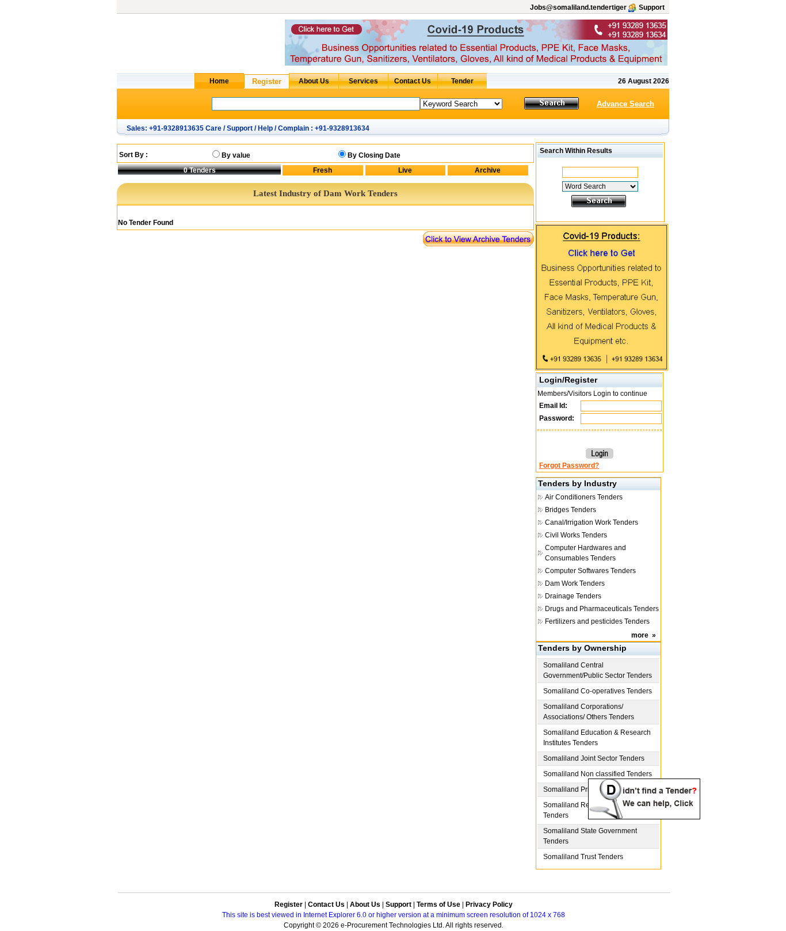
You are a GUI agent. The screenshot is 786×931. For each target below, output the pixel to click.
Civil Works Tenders (576, 535)
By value (236, 155)
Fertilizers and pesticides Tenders (597, 621)
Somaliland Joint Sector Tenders (593, 758)
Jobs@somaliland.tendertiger (578, 7)
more (639, 635)
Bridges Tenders (570, 510)
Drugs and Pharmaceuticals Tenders (602, 609)
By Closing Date (374, 155)
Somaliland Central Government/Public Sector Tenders (597, 670)
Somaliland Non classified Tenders (597, 774)
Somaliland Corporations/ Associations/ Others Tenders (588, 712)
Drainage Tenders (573, 596)
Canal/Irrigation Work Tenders (591, 522)
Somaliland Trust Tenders (583, 857)
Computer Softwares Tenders (590, 571)
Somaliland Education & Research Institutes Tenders (597, 737)
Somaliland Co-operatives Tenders (597, 691)
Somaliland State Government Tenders (590, 836)
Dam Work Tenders (575, 583)
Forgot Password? (569, 465)
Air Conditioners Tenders (584, 497)
